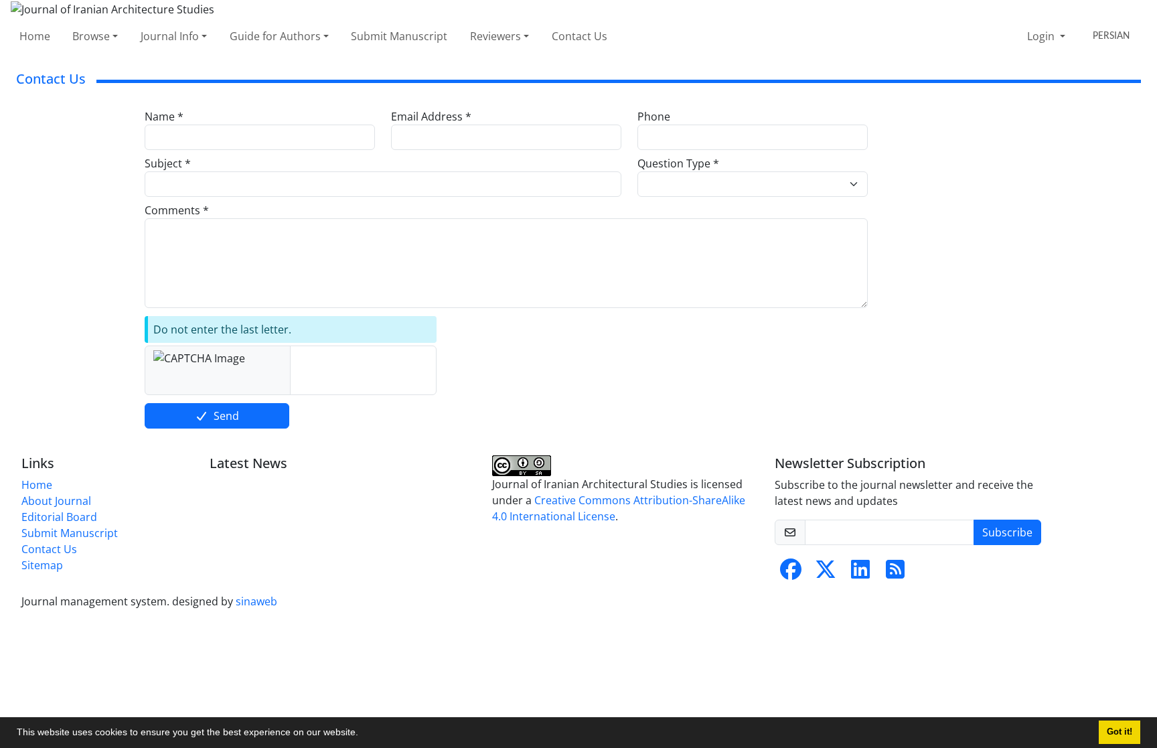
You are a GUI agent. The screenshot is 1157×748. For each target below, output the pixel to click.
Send (226, 415)
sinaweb (256, 601)
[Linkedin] (860, 573)
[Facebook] (791, 573)
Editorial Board (59, 517)
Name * (164, 116)
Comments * (177, 210)
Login (1042, 36)
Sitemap (42, 565)
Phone (653, 116)
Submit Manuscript (399, 36)
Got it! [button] (1119, 732)
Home (34, 36)
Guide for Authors (275, 36)
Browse (91, 36)
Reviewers (495, 36)
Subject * (168, 163)
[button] (363, 734)
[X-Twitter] (825, 573)
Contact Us (579, 36)
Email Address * (431, 116)
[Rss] (895, 573)
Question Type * (678, 163)
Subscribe (1007, 532)
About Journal (56, 501)
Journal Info (170, 36)
